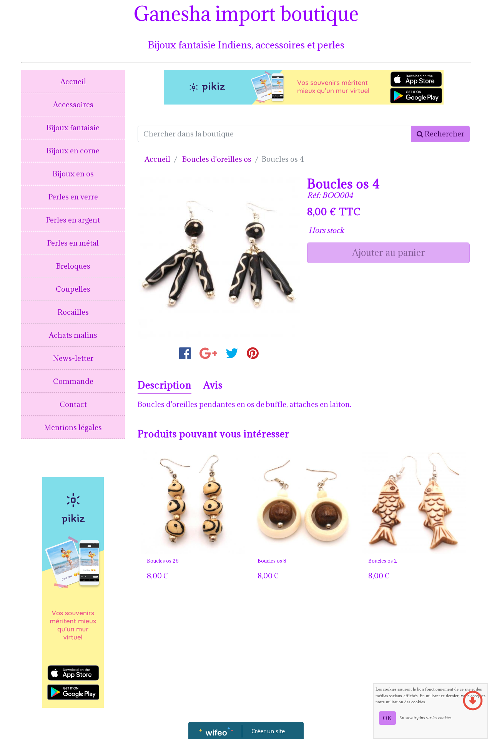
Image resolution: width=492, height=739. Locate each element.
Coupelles (73, 289)
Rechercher (443, 133)
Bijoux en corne (73, 150)
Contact (73, 404)
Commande (73, 381)
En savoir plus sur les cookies (425, 717)
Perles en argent (73, 219)
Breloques (73, 266)
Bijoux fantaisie (73, 127)
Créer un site (268, 731)
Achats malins (73, 335)
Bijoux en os (73, 173)
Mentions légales (73, 427)
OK (387, 718)
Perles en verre (73, 196)
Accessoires (73, 104)
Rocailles (73, 312)
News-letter (73, 358)
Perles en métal (73, 242)
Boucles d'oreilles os (216, 159)
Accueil (73, 81)
